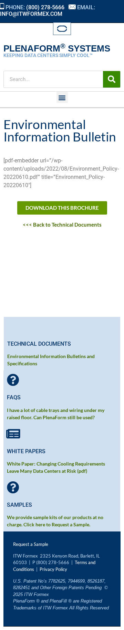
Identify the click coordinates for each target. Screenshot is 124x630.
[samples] (13, 487)
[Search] (111, 79)
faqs (14, 397)
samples (19, 505)
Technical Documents (39, 344)
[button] (62, 97)
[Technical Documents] (13, 326)
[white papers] (13, 434)
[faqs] (13, 380)
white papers (26, 451)
